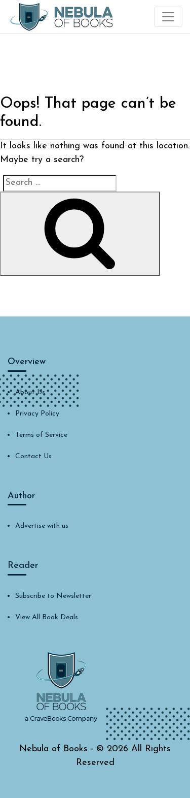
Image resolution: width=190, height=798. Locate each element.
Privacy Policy (37, 414)
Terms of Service (41, 435)
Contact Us (33, 456)
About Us (30, 392)
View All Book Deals (46, 617)
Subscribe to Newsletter (53, 596)
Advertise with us (41, 526)
